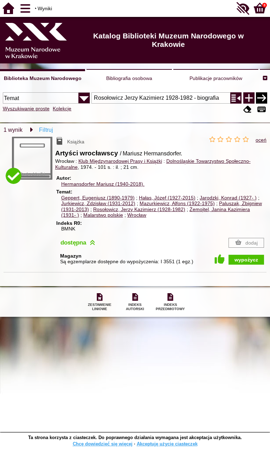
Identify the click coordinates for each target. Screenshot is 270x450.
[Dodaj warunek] (249, 98)
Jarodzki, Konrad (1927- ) (228, 198)
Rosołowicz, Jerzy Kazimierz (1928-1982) (139, 209)
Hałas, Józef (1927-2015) (167, 198)
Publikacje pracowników (215, 78)
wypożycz (246, 260)
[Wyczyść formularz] (247, 109)
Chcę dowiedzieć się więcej (103, 443)
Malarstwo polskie (103, 215)
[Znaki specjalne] (261, 109)
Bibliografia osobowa (129, 78)
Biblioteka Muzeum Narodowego (43, 78)
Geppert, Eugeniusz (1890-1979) (98, 198)
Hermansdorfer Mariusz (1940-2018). (102, 184)
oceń (261, 140)
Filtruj (46, 130)
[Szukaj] (261, 98)
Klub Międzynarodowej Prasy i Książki (120, 161)
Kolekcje (62, 108)
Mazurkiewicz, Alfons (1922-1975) (177, 203)
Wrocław (136, 215)
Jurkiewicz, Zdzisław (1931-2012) (98, 203)
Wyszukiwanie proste (26, 108)
